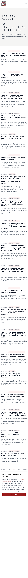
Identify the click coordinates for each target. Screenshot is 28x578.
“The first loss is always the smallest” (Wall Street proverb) (13, 55)
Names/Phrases (12, 134)
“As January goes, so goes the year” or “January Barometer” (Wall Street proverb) (13, 203)
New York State (12, 371)
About (7, 565)
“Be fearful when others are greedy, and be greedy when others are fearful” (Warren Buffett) (14, 334)
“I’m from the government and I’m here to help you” (13, 395)
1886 (14, 469)
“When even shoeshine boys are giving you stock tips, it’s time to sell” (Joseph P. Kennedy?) (13, 225)
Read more (18, 495)
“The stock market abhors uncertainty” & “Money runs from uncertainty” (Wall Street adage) (13, 248)
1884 (4, 469)
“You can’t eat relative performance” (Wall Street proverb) (13, 76)
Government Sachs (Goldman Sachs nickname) (13, 158)
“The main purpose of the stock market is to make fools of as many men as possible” (12, 270)
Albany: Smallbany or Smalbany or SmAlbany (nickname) (10, 375)
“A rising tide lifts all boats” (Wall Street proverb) (12, 434)
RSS (21, 565)
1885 (9, 469)
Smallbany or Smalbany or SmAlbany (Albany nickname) (13, 355)
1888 (24, 469)
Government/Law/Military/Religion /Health (16, 352)
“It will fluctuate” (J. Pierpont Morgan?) (12, 291)
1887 (19, 469)
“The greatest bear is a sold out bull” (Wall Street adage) (14, 117)
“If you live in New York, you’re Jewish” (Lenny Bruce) (13, 138)
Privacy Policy (14, 565)
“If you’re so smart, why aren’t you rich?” (12, 454)
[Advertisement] (14, 514)
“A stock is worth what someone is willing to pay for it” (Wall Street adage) (14, 413)
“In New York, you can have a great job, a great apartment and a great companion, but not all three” (13, 180)
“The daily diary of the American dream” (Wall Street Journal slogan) (12, 96)
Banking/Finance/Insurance (14, 51)
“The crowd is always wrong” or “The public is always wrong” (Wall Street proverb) (14, 312)
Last (26, 469)
